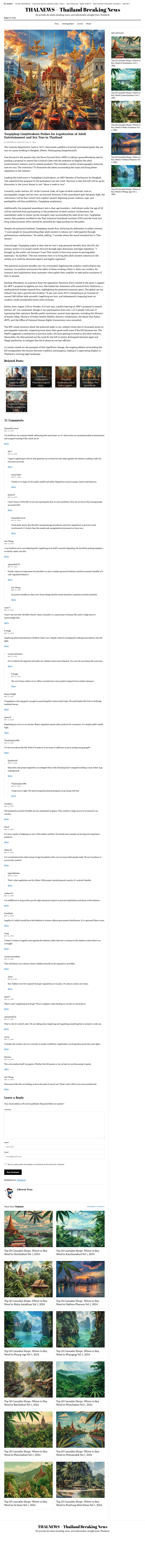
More (88, 23)
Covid (80, 23)
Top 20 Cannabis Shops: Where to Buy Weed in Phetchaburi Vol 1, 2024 (25, 1453)
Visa (57, 23)
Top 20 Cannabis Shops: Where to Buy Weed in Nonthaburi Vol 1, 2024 (25, 1252)
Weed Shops (85, 4)
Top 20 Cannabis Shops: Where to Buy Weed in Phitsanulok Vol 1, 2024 (77, 1453)
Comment (7, 1109)
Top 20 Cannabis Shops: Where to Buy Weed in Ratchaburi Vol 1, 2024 (25, 1403)
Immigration (68, 23)
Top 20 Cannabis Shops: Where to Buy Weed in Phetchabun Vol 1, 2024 (77, 1403)
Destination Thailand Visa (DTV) (107, 4)
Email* (6, 1152)
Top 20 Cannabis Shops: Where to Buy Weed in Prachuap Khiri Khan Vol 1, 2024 (79, 1503)
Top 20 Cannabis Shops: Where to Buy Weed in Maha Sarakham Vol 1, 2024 (25, 1302)
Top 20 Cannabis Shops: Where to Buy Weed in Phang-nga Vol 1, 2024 (25, 1352)
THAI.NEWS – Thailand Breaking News (72, 9)
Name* (6, 1142)
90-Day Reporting (22, 4)
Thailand (21, 1180)
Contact (126, 4)
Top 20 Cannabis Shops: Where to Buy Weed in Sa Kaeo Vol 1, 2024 (25, 1503)
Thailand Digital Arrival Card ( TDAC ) (48, 4)
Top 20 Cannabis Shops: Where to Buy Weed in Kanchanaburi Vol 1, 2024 (77, 1252)
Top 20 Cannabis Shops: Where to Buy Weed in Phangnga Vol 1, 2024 (77, 1352)
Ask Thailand (72, 4)
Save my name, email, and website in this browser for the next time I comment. (36, 1164)
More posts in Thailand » (96, 1206)
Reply (6, 443)
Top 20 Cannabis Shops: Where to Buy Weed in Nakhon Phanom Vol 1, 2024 (77, 1302)
